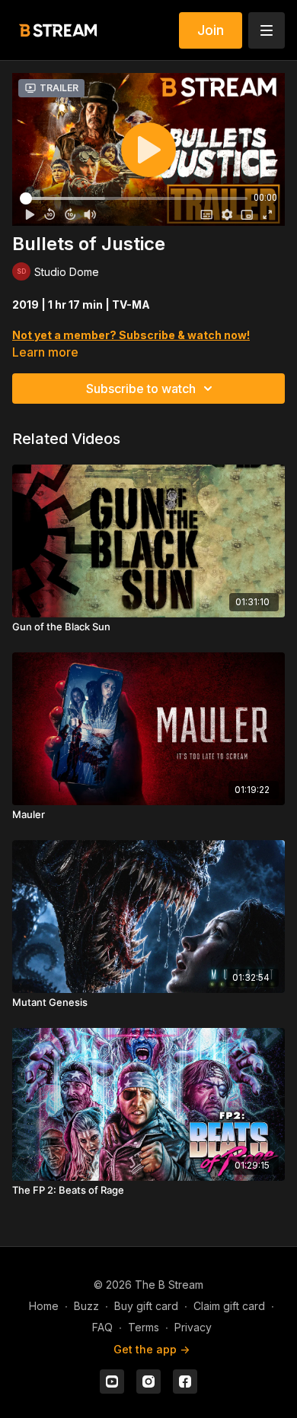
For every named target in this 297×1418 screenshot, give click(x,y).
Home (44, 1305)
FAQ (102, 1327)
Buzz (86, 1305)
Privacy (193, 1327)
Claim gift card (229, 1305)
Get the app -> (151, 1349)
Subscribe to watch (141, 388)
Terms (143, 1327)
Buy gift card (146, 1305)
